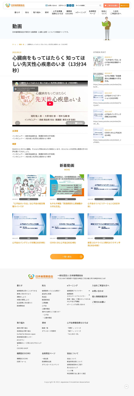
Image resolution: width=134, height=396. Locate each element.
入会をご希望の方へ (100, 285)
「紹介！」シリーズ (74, 331)
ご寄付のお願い (112, 5)
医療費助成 (21, 306)
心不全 (44, 306)
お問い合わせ (52, 5)
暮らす (20, 285)
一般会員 (45, 358)
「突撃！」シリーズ (74, 328)
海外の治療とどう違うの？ (51, 311)
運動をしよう (21, 297)
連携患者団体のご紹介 (74, 364)
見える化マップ (72, 367)
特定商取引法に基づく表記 (76, 373)
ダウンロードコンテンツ (50, 364)
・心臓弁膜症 (47, 318)
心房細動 (45, 303)
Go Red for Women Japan (26, 334)
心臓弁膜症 (46, 309)
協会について (72, 353)
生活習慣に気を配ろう (24, 303)
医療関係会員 (46, 361)
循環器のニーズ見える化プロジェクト (29, 344)
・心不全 (45, 315)
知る (44, 285)
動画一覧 (45, 328)
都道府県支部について (74, 361)
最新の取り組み (22, 328)
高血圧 (44, 297)
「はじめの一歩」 (73, 334)
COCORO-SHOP (22, 348)
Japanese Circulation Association (75, 382)
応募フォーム (21, 361)
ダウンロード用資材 (49, 331)
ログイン (125, 5)
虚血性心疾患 (46, 294)
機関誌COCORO (23, 353)
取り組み (21, 322)
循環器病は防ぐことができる (27, 291)
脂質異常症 (46, 300)
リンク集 (70, 370)
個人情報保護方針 (99, 296)
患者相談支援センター (24, 337)
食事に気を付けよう (24, 294)
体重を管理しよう (23, 300)
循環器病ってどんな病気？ (51, 291)
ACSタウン (20, 340)
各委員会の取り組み (24, 331)
